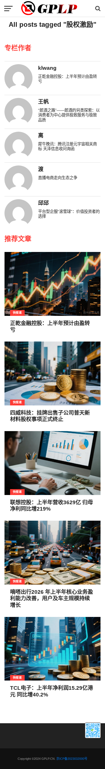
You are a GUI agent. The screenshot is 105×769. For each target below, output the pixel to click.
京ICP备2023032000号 (71, 758)
